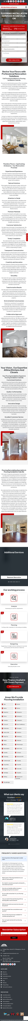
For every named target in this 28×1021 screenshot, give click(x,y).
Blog (4, 980)
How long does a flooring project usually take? (12, 858)
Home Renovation (6, 995)
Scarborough (7, 760)
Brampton (19, 712)
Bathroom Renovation (7, 999)
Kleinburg (19, 736)
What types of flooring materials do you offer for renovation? (12, 878)
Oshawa (19, 752)
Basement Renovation (7, 1007)
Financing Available (14, 3)
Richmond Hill (20, 756)
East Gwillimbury (21, 724)
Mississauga (20, 744)
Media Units (5, 974)
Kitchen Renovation (7, 976)
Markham (19, 740)
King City (6, 736)
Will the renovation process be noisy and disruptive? (12, 904)
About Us (5, 971)
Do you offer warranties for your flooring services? (12, 894)
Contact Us (5, 978)
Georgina (19, 728)
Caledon (6, 720)
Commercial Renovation (8, 1003)
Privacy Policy (6, 984)
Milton (5, 744)
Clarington (19, 720)
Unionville (19, 768)
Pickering (6, 756)
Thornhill (19, 764)
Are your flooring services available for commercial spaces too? (12, 915)
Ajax (5, 704)
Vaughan (19, 772)
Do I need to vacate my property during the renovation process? (13, 883)
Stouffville (6, 764)
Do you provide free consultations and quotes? (12, 910)
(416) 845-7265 (6, 955)
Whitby (5, 776)
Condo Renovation (7, 997)
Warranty (5, 982)
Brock (5, 716)
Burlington (19, 716)
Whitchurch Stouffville (18, 777)
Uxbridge (6, 772)
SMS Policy (24, 935)
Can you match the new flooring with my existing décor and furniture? (12, 899)
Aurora (18, 704)
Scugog (19, 760)
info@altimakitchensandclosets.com (11, 953)
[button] (8, 581)
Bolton (18, 708)
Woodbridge (7, 782)
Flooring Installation (7, 1005)
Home (6, 22)
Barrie (5, 708)
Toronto (6, 768)
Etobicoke (6, 728)
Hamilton (19, 732)
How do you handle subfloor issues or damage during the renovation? (12, 889)
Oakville (5, 752)
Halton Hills (6, 732)
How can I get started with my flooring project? (12, 920)
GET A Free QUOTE (14, 686)
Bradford (6, 712)
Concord (6, 724)
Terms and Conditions (7, 987)
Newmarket (6, 748)
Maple (5, 740)
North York (19, 748)
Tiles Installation (6, 1001)
